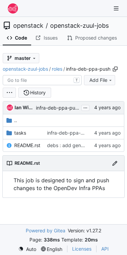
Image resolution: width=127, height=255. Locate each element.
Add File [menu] (98, 80)
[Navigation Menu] (117, 8)
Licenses (81, 249)
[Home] (12, 8)
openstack (28, 25)
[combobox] (42, 80)
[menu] (9, 93)
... (85, 107)
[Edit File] (114, 163)
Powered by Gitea (45, 230)
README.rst (27, 145)
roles (57, 69)
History (38, 92)
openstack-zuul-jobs (79, 25)
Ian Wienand (24, 107)
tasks (20, 133)
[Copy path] (115, 69)
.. (15, 120)
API (105, 249)
